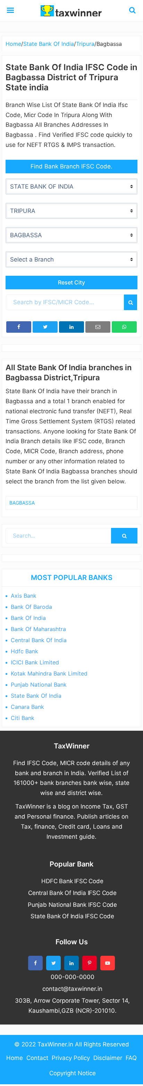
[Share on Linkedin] (71, 327)
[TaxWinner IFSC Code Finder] (10, 11)
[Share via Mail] (97, 327)
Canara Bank (27, 706)
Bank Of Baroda (31, 606)
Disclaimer (107, 1057)
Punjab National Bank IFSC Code (72, 904)
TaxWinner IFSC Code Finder (71, 10)
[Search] (130, 302)
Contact (37, 1057)
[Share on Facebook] (18, 327)
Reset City (71, 282)
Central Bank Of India (39, 640)
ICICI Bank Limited (35, 662)
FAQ (131, 1057)
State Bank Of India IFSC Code (72, 916)
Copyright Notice (72, 1073)
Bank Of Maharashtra (38, 628)
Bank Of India (28, 617)
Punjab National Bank (39, 684)
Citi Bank (22, 717)
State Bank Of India (36, 695)
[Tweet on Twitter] (45, 327)
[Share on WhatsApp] (124, 327)
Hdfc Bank (24, 651)
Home (14, 1057)
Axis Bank (23, 595)
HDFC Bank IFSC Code (72, 881)
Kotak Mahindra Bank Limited (49, 673)
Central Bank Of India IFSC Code (72, 892)
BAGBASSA (22, 503)
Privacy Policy (71, 1057)
